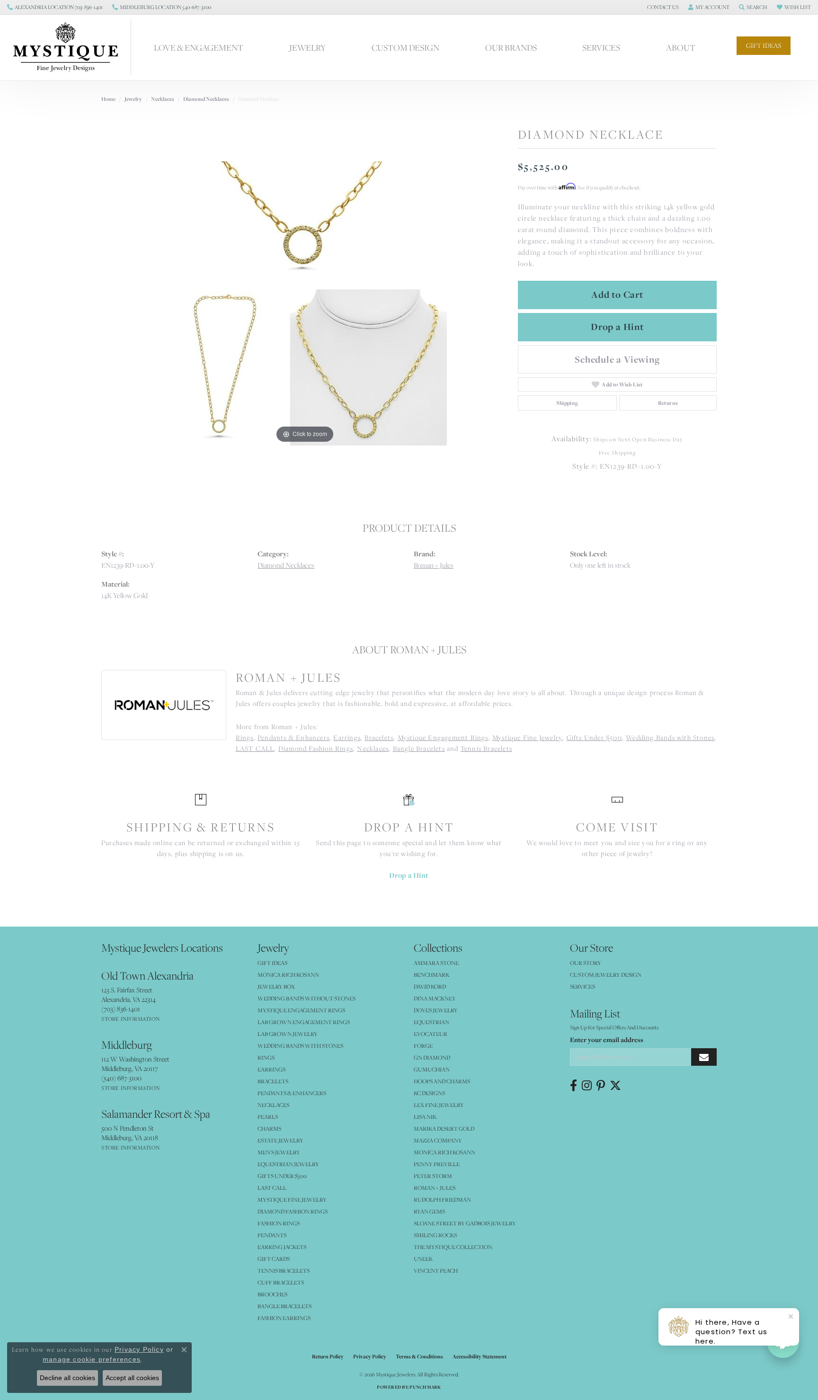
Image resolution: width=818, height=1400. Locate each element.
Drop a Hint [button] (617, 327)
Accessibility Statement (480, 1356)
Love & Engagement (198, 47)
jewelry (133, 99)
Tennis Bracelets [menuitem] (284, 1270)
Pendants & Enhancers (293, 737)
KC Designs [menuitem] (429, 1093)
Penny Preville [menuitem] (437, 1164)
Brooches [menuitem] (272, 1294)
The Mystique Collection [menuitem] (453, 1247)
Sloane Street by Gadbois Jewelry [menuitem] (465, 1223)
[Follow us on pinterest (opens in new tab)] (600, 1085)
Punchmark (425, 1387)
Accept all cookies (132, 1378)
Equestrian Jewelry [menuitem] (288, 1164)
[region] (305, 303)
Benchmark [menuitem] (431, 975)
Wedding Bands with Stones (670, 737)
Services (601, 47)
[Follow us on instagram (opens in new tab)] (587, 1085)
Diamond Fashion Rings (315, 748)
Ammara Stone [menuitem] (436, 963)
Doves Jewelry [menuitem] (436, 1010)
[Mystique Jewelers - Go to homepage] (70, 47)
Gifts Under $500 (594, 737)
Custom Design (405, 47)
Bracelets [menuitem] (273, 1081)
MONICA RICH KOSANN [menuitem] (288, 975)
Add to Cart (617, 294)
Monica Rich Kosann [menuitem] (444, 1152)
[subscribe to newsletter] (704, 1057)
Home (108, 99)
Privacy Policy (369, 1356)
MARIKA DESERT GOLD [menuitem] (444, 1128)
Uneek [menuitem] (423, 1259)
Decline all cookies (67, 1378)
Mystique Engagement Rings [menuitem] (301, 1010)
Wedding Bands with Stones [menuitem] (300, 1046)
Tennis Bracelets (486, 748)
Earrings (347, 737)
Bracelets (379, 737)
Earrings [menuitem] (271, 1069)
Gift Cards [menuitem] (274, 1259)
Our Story (585, 963)
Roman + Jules (433, 565)
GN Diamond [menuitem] (432, 1057)
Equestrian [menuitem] (431, 1022)
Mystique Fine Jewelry (527, 737)
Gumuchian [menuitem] (432, 1069)
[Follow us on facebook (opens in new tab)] (573, 1085)
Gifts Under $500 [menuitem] (282, 1176)
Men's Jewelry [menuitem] (279, 1152)
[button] (662, 7)
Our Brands (511, 47)
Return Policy (328, 1356)
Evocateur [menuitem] (430, 1034)
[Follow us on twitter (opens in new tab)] (615, 1085)
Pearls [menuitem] (268, 1117)
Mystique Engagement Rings (443, 737)
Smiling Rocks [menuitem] (435, 1235)
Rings (245, 737)
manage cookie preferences (92, 1359)
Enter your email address (606, 1039)
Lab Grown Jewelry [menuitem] (288, 1034)
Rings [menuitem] (266, 1057)
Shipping (567, 403)
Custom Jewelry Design (605, 975)
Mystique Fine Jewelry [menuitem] (292, 1199)
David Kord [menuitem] (430, 986)
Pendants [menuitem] (272, 1235)
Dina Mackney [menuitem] (435, 998)
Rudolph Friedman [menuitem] (442, 1199)
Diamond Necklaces (206, 99)
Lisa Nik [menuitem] (425, 1117)
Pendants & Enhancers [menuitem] (292, 1093)
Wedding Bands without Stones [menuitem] (307, 998)
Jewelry (307, 47)
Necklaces (162, 99)
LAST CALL (255, 748)
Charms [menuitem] (269, 1128)
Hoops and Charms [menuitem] (442, 1081)
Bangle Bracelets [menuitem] (284, 1306)
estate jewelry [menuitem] (280, 1140)
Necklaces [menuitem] (273, 1105)
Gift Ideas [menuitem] (272, 963)
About (680, 47)
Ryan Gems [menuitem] (429, 1211)
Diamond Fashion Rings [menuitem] (293, 1211)
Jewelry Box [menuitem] (276, 986)
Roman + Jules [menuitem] (434, 1188)
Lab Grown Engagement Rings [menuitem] (304, 1022)
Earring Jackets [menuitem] (282, 1247)
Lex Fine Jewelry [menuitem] (439, 1105)
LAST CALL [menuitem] (272, 1188)
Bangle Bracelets (419, 748)
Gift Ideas (763, 45)
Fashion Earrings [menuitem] (284, 1318)
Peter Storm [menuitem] (433, 1176)
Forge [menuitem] (423, 1046)
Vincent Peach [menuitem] (436, 1270)
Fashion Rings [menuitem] (279, 1223)
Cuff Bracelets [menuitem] (281, 1282)
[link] (55, 7)
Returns (668, 403)
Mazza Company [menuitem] (438, 1140)
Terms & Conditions (419, 1356)
